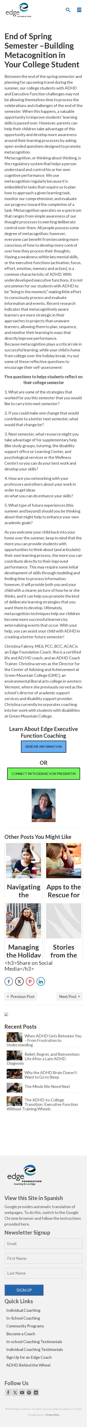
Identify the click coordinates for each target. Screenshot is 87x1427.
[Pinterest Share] (30, 981)
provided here (16, 1224)
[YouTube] (22, 1392)
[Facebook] (8, 1392)
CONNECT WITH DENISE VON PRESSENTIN (44, 773)
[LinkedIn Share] (41, 981)
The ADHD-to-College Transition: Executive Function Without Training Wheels (42, 1104)
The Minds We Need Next (47, 1086)
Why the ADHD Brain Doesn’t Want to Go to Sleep (51, 1074)
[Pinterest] (29, 1392)
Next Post (68, 996)
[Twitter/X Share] (19, 981)
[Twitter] (15, 1392)
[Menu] (79, 10)
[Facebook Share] (8, 981)
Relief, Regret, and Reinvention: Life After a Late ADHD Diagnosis (43, 1058)
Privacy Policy (52, 1414)
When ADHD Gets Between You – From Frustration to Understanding (44, 1040)
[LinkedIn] (36, 1392)
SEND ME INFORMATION (43, 746)
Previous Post (22, 996)
